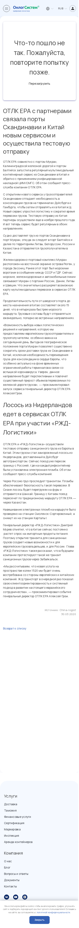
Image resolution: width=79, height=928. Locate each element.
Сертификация (14, 823)
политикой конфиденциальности (53, 912)
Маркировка (12, 829)
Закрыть (39, 919)
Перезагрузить (39, 83)
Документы (12, 880)
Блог (7, 867)
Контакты (10, 886)
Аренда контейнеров (18, 842)
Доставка (10, 804)
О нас (8, 861)
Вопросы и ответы (16, 874)
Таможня (10, 810)
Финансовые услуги (17, 817)
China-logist (68, 610)
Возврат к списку (14, 628)
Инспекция (11, 835)
